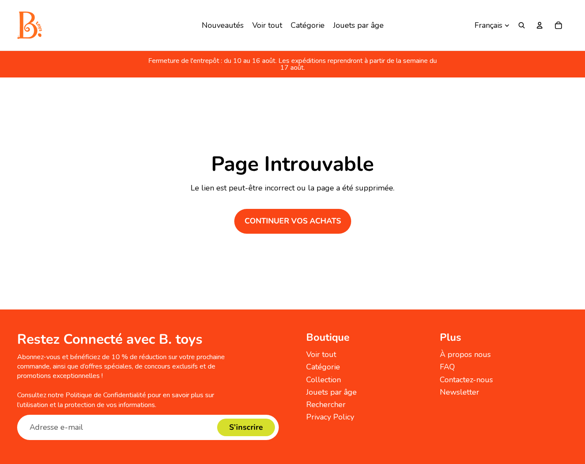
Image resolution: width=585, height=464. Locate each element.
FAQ (447, 367)
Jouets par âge (331, 392)
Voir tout (321, 354)
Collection (323, 380)
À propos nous (465, 354)
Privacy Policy (330, 417)
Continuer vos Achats (293, 221)
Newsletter (459, 392)
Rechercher (326, 404)
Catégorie (323, 367)
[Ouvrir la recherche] (521, 25)
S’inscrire (246, 427)
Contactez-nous (466, 380)
